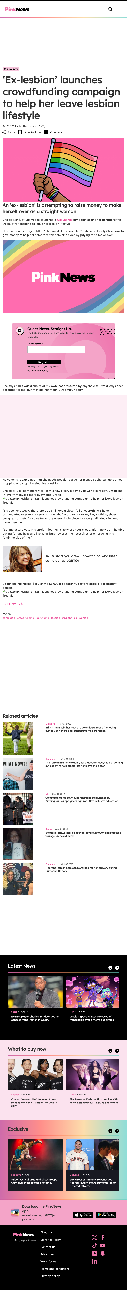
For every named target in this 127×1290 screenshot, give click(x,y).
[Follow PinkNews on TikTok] (94, 1246)
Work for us (48, 1261)
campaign (9, 617)
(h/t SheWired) (13, 603)
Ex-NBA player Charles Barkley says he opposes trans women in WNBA (35, 1018)
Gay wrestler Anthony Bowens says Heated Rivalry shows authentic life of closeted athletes (93, 1183)
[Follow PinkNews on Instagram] (94, 1254)
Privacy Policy (40, 370)
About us (46, 1232)
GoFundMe (64, 219)
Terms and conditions (54, 1268)
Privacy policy (50, 1276)
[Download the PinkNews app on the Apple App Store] (83, 1215)
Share (11, 132)
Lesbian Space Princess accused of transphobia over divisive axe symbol (92, 1018)
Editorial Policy (50, 1239)
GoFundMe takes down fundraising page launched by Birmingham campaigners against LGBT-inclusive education (81, 799)
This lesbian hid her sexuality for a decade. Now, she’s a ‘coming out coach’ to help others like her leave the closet (84, 764)
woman (83, 617)
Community (11, 69)
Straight (67, 617)
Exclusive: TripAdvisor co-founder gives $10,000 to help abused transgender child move (83, 834)
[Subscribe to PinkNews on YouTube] (102, 1246)
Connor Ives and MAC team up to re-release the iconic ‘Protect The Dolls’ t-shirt (34, 1102)
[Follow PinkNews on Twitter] (94, 1238)
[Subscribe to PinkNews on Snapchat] (102, 1254)
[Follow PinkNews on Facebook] (102, 1238)
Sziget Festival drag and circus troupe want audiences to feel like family (34, 1181)
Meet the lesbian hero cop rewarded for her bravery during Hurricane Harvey (81, 869)
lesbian (55, 617)
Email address (39, 343)
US (75, 617)
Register (44, 362)
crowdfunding (25, 617)
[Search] (110, 9)
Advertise (47, 1254)
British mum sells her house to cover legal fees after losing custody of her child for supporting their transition (80, 729)
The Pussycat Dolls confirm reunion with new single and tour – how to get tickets (94, 1101)
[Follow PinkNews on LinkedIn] (94, 1262)
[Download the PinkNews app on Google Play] (106, 1215)
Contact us (47, 1247)
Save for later (32, 132)
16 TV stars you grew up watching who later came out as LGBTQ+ (81, 558)
